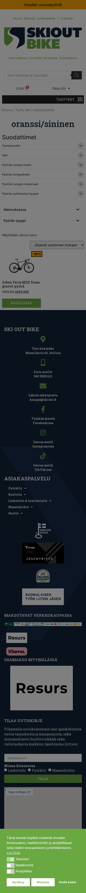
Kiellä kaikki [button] (67, 882)
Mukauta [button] (43, 882)
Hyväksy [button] (18, 882)
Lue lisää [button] (13, 853)
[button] (10, 859)
